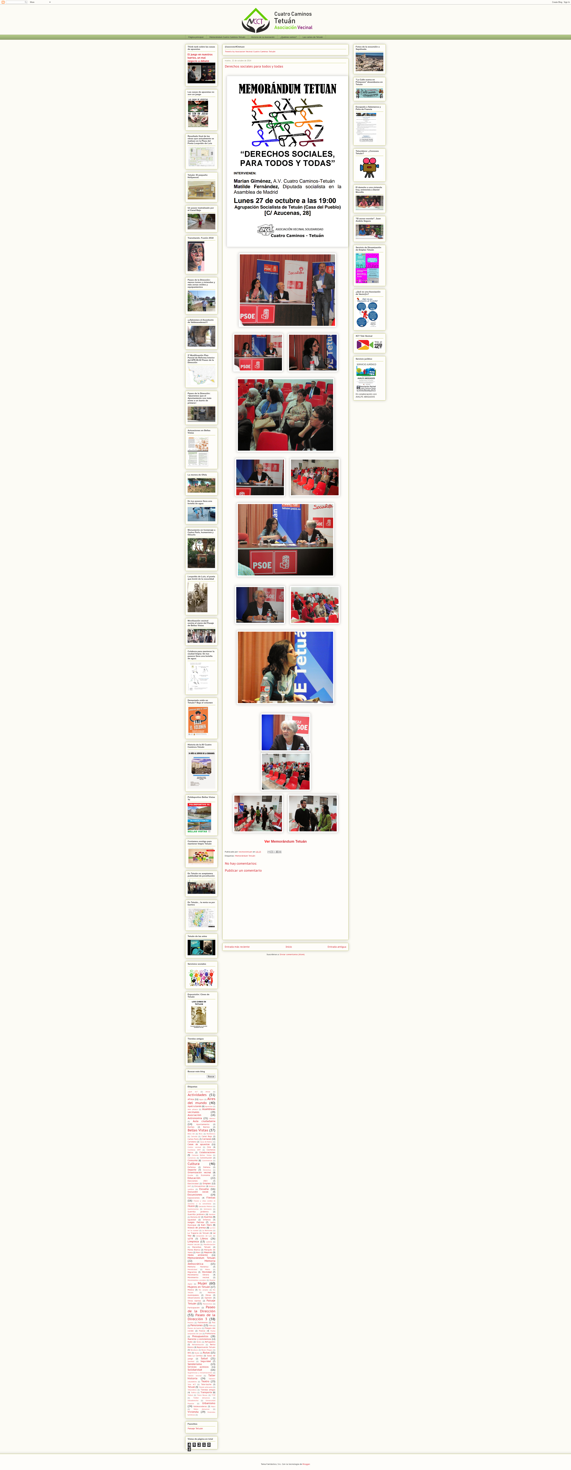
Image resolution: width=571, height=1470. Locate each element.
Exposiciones (194, 1198)
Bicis (201, 1134)
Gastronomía (193, 1209)
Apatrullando (194, 1106)
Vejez (213, 1406)
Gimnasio (208, 1209)
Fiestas (211, 1197)
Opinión (208, 1298)
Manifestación (209, 1244)
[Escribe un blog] (271, 851)
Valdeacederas (200, 1406)
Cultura (194, 1163)
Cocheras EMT (194, 1150)
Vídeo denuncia (202, 1409)
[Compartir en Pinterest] (280, 851)
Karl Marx (206, 1225)
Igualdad (192, 1219)
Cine (209, 1147)
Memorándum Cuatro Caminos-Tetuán (227, 37)
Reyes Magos (206, 1350)
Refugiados (210, 1342)
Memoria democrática (201, 1262)
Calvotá (194, 1136)
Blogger (306, 1464)
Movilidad (207, 1272)
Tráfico (194, 1392)
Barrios (206, 1127)
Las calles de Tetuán (313, 37)
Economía (205, 1175)
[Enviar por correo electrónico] (268, 851)
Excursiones (195, 1194)
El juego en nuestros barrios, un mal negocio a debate (200, 58)
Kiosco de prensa (197, 1227)
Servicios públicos (198, 1367)
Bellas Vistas (198, 1130)
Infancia (207, 1219)
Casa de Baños (206, 1142)
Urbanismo (208, 1403)
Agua (201, 1099)
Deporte (192, 1169)
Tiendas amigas (208, 1389)
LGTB (190, 1238)
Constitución (206, 1158)
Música (191, 1290)
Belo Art (191, 1134)
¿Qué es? (193, 1092)
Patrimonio (203, 1322)
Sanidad (191, 1361)
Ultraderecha (193, 1400)
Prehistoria (210, 1333)
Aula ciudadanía (204, 1121)
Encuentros (199, 1186)
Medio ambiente (198, 1255)
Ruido (197, 1353)
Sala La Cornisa (195, 1355)
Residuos (194, 1350)
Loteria (209, 1242)
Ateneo (212, 1118)
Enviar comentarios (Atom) (292, 954)
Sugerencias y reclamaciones (200, 1373)
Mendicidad (192, 1269)
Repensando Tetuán (206, 1347)
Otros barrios (194, 1301)
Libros (204, 1238)
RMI (189, 1353)
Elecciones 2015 (197, 1181)
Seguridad (206, 1361)
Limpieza (193, 1241)
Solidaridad (195, 1369)
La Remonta (207, 1230)
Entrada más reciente (237, 946)
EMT (189, 1186)
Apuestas (209, 1106)
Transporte (206, 1392)
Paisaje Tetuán (195, 1428)
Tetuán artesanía (206, 1387)
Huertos (208, 1217)
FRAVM (191, 1206)
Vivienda (193, 1411)
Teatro (205, 1381)
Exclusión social (198, 1191)
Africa (191, 1099)
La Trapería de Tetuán (198, 1233)
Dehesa (206, 1167)
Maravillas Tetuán (201, 1247)
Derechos (207, 1170)
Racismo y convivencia (199, 1339)
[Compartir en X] (274, 851)
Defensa (192, 1167)
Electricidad (193, 1183)
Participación (194, 1307)
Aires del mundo (201, 1101)
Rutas (206, 1352)
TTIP (213, 1395)
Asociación (194, 1115)
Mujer (202, 1283)
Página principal (196, 37)
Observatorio (194, 1298)
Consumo (193, 1160)
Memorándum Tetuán (289, 841)
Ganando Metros (205, 1206)
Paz (213, 1322)
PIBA (211, 1326)
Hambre (212, 1214)
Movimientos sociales (197, 1280)
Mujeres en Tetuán (199, 1287)
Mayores (208, 1252)
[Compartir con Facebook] (277, 851)
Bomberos (211, 1134)
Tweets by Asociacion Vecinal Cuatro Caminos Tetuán (250, 51)
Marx (198, 1252)
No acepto (203, 1290)
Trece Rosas (202, 1395)
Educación (194, 1178)
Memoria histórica (198, 1266)
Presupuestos (200, 1336)
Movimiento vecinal (198, 1277)
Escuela (204, 1189)
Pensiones (196, 1325)
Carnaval (206, 1139)
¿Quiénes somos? (288, 37)
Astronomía (195, 1118)
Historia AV (195, 1217)
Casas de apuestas (199, 1144)
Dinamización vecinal (199, 1172)
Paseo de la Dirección (201, 1309)
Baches (191, 1127)
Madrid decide (194, 1244)
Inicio (289, 946)
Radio (190, 1342)
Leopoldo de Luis (204, 1236)
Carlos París (193, 1139)
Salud (204, 1358)
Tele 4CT (192, 1384)
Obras (208, 1295)
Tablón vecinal (195, 1376)
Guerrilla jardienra (198, 1211)
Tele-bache (206, 1384)
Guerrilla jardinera (196, 1214)
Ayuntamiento (202, 1124)
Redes (199, 1342)
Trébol (190, 1395)
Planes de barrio (194, 1328)
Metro (207, 1269)
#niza (208, 1092)
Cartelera (192, 1141)
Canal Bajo (207, 1136)
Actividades (197, 1095)
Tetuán (191, 1387)
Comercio (192, 1158)
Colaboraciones (207, 1152)
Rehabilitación (198, 1345)
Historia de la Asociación (262, 37)
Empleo (207, 1183)
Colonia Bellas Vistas (202, 1155)
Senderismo (195, 1364)
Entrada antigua (337, 946)
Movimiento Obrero (198, 1274)
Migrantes (192, 1272)
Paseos (191, 1323)
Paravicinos (207, 1304)
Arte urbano (193, 1109)
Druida (190, 1175)
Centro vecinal (194, 1147)
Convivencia (207, 1161)
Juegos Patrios (196, 1222)
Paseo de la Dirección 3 (201, 1317)
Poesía (202, 1331)
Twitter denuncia (201, 1398)
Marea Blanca (194, 1249)
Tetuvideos (192, 1390)
